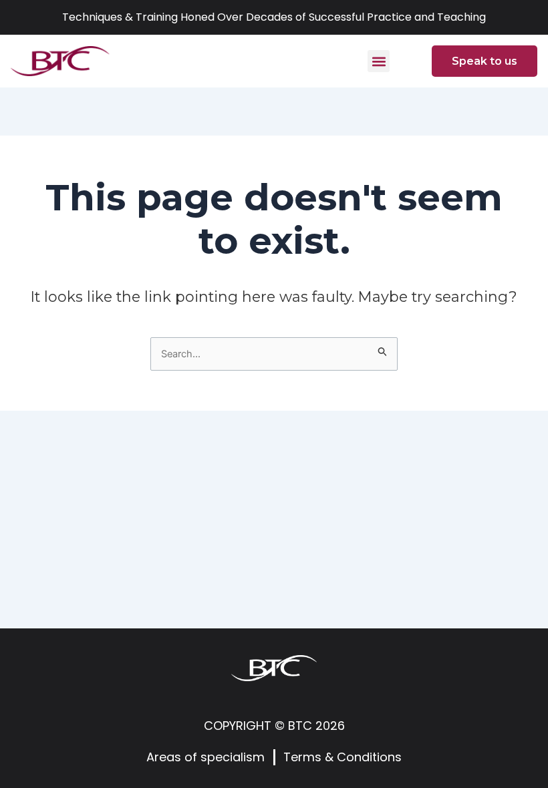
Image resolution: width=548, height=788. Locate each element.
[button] (379, 61)
